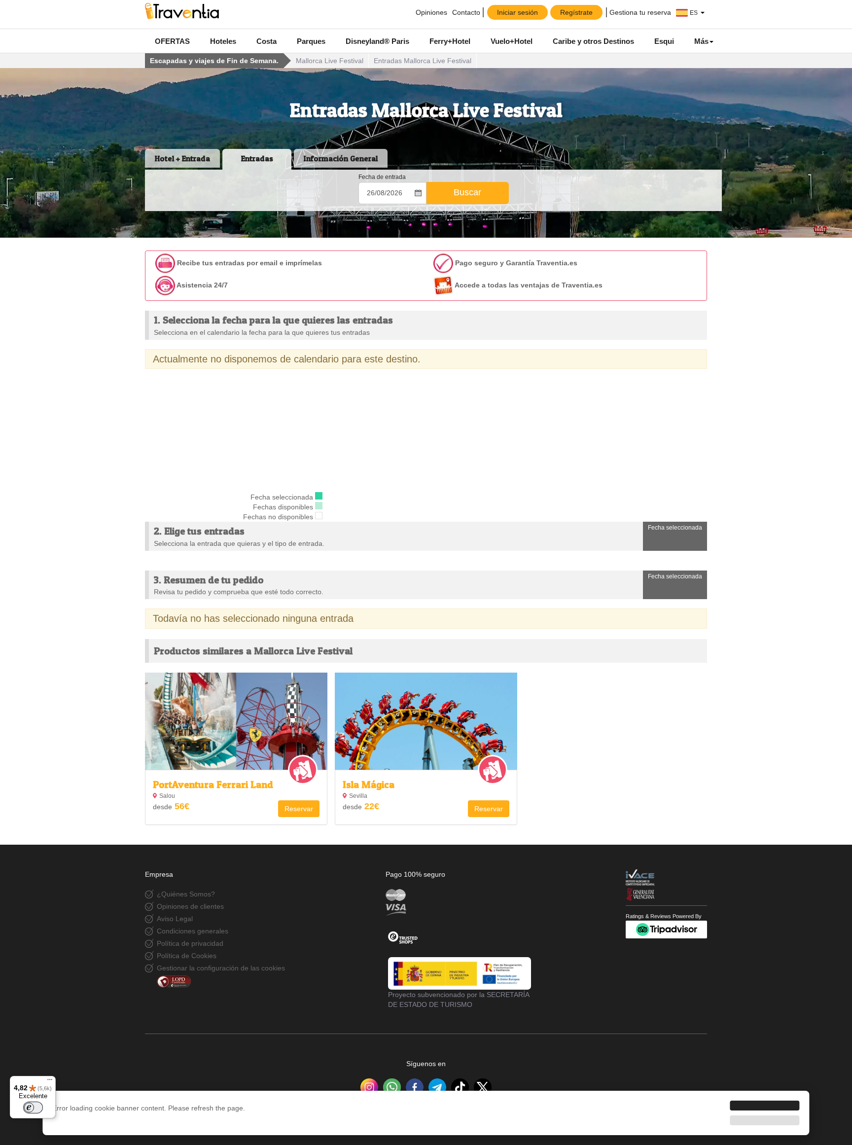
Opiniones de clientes (190, 906)
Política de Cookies (186, 956)
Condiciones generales (192, 931)
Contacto (466, 12)
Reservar (298, 809)
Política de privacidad (190, 943)
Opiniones (430, 12)
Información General (341, 158)
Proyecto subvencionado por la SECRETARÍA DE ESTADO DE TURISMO (458, 999)
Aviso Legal (175, 919)
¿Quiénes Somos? (186, 894)
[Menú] (50, 1082)
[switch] (33, 1107)
